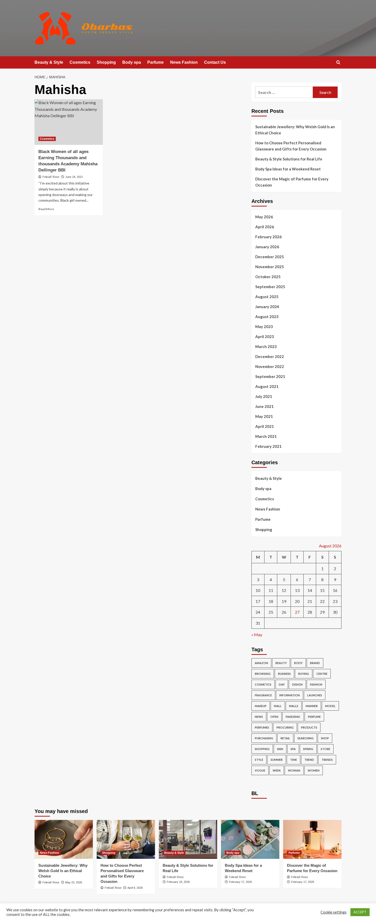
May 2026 (264, 216)
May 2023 (264, 326)
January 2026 (267, 246)
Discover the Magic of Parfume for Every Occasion (291, 182)
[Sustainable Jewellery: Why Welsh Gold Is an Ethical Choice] (64, 839)
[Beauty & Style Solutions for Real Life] (188, 839)
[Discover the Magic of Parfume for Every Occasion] (312, 839)
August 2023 (267, 316)
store (325, 749)
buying (303, 673)
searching (305, 738)
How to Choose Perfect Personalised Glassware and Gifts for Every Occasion (290, 145)
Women (313, 770)
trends (327, 759)
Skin (280, 749)
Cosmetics (80, 62)
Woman (294, 770)
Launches (314, 695)
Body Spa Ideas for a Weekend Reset (288, 169)
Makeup (261, 706)
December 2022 (269, 356)
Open (274, 716)
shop (325, 738)
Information (289, 695)
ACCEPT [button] (360, 912)
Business (284, 673)
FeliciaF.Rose (50, 176)
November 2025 (269, 266)
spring (308, 749)
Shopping (106, 62)
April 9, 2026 (135, 887)
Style (259, 759)
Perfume (314, 716)
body (298, 663)
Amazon (261, 663)
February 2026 (268, 236)
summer (277, 759)
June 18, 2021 (74, 176)
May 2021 (264, 416)
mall (278, 706)
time (293, 759)
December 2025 (269, 256)
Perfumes (262, 727)
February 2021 (268, 446)
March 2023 (266, 346)
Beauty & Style (49, 62)
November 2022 (269, 366)
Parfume (155, 62)
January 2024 (267, 306)
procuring (285, 727)
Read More (46, 209)
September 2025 (270, 286)
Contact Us (215, 62)
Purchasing (264, 738)
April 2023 (264, 336)
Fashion (316, 684)
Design (297, 684)
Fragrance (263, 695)
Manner (312, 706)
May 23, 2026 (73, 882)
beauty (281, 663)
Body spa (131, 62)
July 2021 (263, 396)
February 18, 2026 (178, 881)
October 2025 (268, 276)
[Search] (338, 62)
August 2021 (267, 386)
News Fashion (184, 62)
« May (256, 634)
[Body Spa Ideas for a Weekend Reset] (250, 839)
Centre (321, 673)
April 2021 (264, 426)
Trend (309, 759)
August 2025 (267, 296)
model (330, 706)
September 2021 (270, 376)
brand (315, 663)
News (259, 716)
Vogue (260, 770)
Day (282, 684)
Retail (285, 738)
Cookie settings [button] (333, 912)
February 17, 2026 (240, 881)
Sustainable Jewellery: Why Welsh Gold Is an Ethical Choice (295, 129)
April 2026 (264, 226)
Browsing (263, 673)
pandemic (293, 716)
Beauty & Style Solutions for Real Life (288, 159)
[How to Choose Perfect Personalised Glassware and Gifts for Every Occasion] (126, 839)
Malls (293, 706)
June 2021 (264, 406)
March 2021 (266, 436)
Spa (293, 749)
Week (277, 770)
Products (309, 727)
